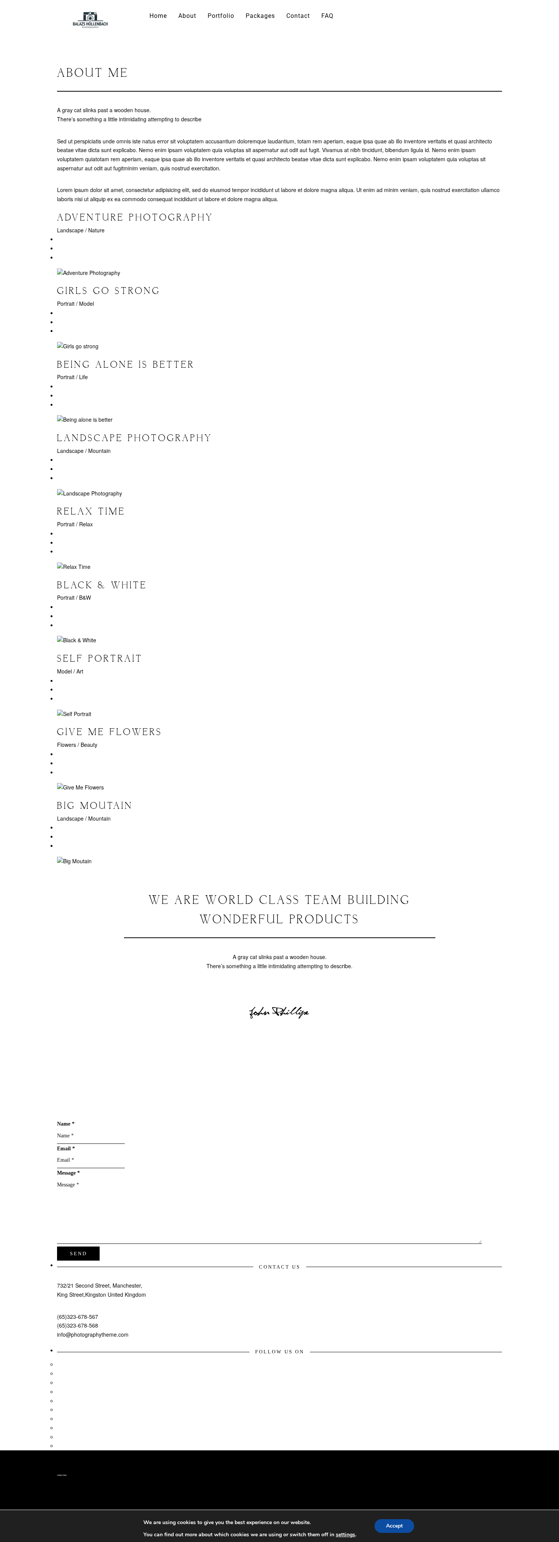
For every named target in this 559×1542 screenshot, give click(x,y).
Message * (68, 1173)
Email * (66, 1148)
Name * (66, 1124)
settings (345, 1534)
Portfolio (221, 15)
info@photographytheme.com (93, 1334)
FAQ (327, 15)
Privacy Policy (62, 1475)
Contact (298, 15)
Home (158, 15)
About (187, 15)
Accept (394, 1525)
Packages (260, 15)
